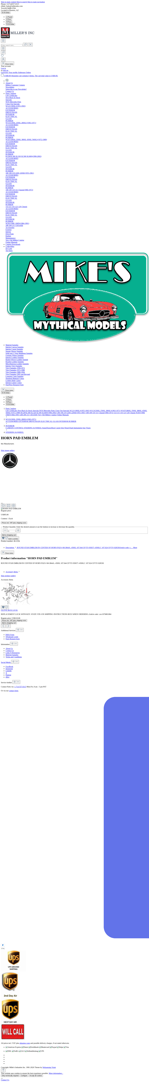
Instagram (9, 669)
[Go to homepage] (18, 38)
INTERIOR (64, 421)
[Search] (25, 45)
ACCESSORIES (12, 421)
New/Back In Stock (25, 411)
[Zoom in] (13, 506)
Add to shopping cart (9, 535)
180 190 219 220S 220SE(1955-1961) (71, 413)
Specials (36, 411)
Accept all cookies (36, 1076)
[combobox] (11, 45)
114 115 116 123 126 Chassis (125, 413)
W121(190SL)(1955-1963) (80, 411)
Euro (9, 19)
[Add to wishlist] (5, 607)
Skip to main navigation (36, 2)
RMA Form (10, 635)
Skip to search (22, 2)
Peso (9, 22)
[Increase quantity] (18, 530)
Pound (9, 17)
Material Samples (12, 655)
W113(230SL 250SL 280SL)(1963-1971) (105, 411)
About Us (9, 649)
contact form (13, 691)
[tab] (71, 548)
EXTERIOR (24, 421)
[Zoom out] (3, 506)
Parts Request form (13, 639)
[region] (74, 481)
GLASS (56, 421)
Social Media (6, 662)
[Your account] (3, 59)
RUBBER (72, 421)
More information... (56, 1073)
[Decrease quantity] (5, 530)
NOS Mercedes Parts (47, 411)
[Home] (7, 81)
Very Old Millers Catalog (47, 415)
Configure (24, 1076)
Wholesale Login (12, 637)
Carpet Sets (60, 428)
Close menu (9, 64)
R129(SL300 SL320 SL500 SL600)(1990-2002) (39, 413)
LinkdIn (9, 671)
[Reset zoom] (8, 506)
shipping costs (25, 1043)
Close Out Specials (62, 411)
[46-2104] (10, 461)
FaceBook (9, 667)
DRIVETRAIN (35, 421)
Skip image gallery (8, 450)
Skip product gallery (8, 576)
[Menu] (3, 41)
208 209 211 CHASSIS (29, 415)
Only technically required (10, 1076)
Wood (66, 428)
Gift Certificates (12, 411)
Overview (5, 72)
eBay (7, 677)
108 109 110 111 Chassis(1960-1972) (100, 413)
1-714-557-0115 (20, 687)
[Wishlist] (2, 56)
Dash (71, 428)
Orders (28, 72)
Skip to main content (9, 2)
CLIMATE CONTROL (15, 428)
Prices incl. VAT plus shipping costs (14, 523)
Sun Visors (87, 428)
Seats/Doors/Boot (49, 428)
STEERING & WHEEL (33, 428)
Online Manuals (63, 415)
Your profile (13, 72)
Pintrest (8, 675)
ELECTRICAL (47, 421)
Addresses (22, 72)
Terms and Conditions (14, 657)
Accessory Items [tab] (12, 572)
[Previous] (3, 626)
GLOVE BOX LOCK (9, 610)
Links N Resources (13, 653)
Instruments (78, 428)
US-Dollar (10, 24)
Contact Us (10, 651)
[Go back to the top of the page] (3, 1070)
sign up (5, 70)
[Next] (8, 626)
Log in (3, 68)
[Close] (2, 503)
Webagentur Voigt (49, 1067)
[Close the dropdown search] (30, 45)
